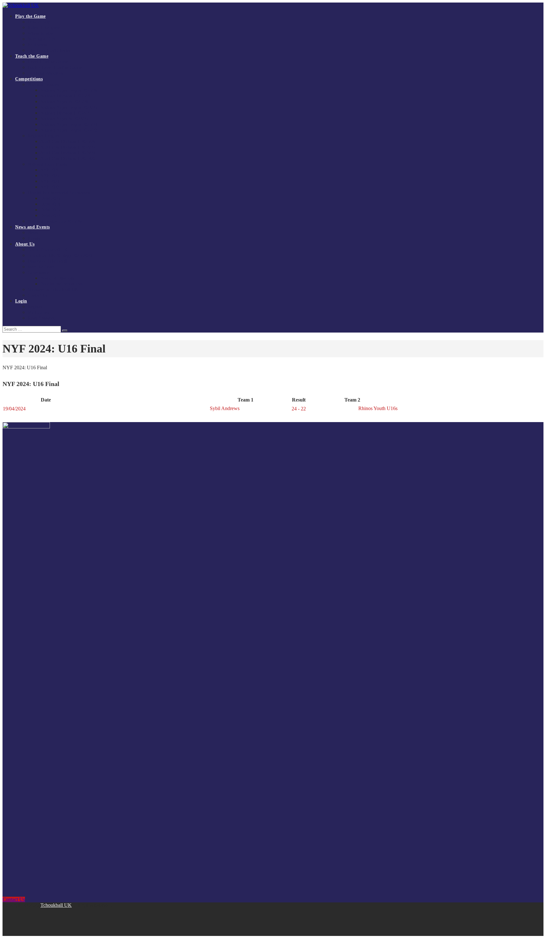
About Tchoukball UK (48, 249)
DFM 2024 (50, 204)
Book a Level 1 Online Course (55, 67)
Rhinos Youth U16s (377, 408)
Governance (38, 272)
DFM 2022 (50, 215)
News (33, 232)
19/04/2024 (14, 408)
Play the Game (30, 16)
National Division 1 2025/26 (65, 96)
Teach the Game (31, 56)
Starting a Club (41, 39)
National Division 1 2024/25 (65, 113)
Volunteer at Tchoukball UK (53, 289)
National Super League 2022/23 (68, 130)
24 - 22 (299, 408)
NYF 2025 (49, 175)
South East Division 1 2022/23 (67, 158)
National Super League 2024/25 (68, 107)
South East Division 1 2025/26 (67, 141)
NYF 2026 (49, 170)
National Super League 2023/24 (68, 124)
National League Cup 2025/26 (55, 221)
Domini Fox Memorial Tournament (59, 192)
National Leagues (43, 84)
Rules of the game (44, 27)
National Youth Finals (47, 164)
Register (35, 306)
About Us (24, 244)
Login (21, 301)
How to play (39, 22)
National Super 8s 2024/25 (64, 118)
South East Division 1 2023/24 (67, 153)
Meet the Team (41, 267)
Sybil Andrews (225, 408)
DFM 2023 (50, 210)
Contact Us (37, 295)
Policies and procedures (61, 284)
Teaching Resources (45, 73)
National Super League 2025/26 (68, 90)
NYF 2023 (49, 187)
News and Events (32, 227)
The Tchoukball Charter (49, 50)
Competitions (29, 79)
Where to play (40, 33)
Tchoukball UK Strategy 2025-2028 (60, 255)
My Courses (38, 312)
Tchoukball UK (56, 905)
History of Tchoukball (47, 261)
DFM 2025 (50, 198)
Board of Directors (57, 278)
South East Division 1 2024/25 (67, 147)
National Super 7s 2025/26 (64, 101)
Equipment (37, 44)
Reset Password (41, 318)
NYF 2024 (49, 181)
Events (34, 238)
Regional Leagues (43, 136)
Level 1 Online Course (48, 61)
